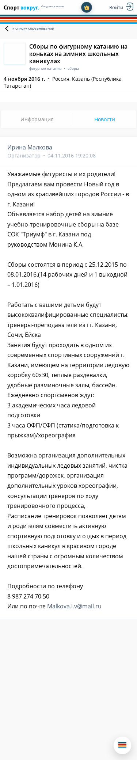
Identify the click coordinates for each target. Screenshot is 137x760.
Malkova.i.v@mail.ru (74, 606)
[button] (122, 745)
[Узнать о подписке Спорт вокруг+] (86, 7)
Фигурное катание (52, 6)
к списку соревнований (33, 28)
